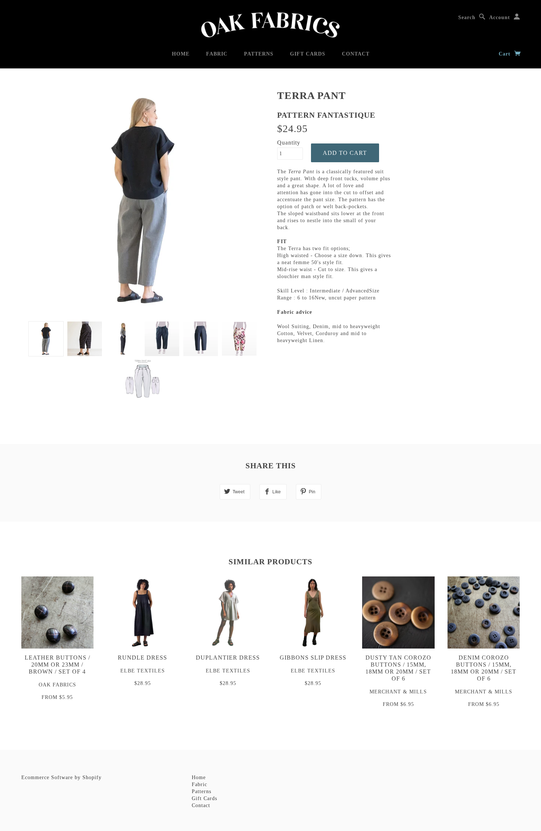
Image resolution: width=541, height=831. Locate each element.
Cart (505, 54)
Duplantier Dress (228, 657)
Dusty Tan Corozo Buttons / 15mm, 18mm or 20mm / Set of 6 (398, 668)
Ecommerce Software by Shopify (61, 777)
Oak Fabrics (57, 685)
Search (466, 17)
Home (181, 54)
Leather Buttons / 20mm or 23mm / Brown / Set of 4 (57, 664)
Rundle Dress (142, 657)
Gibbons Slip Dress (313, 657)
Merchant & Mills (398, 692)
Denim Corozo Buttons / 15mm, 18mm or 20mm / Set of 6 (483, 668)
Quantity (288, 142)
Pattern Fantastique (326, 115)
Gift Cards (307, 54)
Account (499, 17)
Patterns (258, 54)
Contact (355, 54)
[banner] (270, 25)
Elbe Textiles (142, 671)
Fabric (216, 54)
